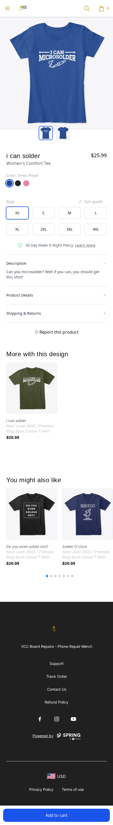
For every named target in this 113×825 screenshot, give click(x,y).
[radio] (17, 213)
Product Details (19, 295)
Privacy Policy (41, 789)
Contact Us (56, 689)
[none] (90, 201)
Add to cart (56, 815)
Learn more (85, 245)
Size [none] (10, 202)
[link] (32, 388)
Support (57, 663)
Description (16, 263)
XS (17, 212)
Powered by (43, 736)
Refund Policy (56, 702)
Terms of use (73, 789)
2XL (43, 229)
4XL (96, 229)
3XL (69, 229)
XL (17, 229)
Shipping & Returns (23, 313)
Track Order (56, 676)
